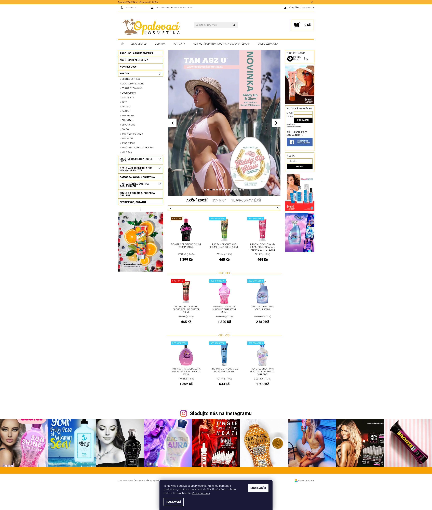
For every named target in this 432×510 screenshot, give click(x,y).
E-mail (290, 113)
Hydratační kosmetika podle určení (134, 185)
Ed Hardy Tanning (132, 88)
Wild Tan (127, 152)
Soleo (125, 129)
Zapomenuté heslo (294, 127)
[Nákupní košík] (290, 59)
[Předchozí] (172, 123)
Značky (125, 73)
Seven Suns (128, 124)
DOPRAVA (160, 44)
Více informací (201, 493)
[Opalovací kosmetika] (151, 27)
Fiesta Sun (128, 97)
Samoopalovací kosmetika (137, 177)
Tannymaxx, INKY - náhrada (137, 147)
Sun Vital (127, 120)
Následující (277, 208)
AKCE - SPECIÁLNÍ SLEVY (134, 60)
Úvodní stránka (122, 44)
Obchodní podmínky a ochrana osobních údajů (221, 44)
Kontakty (179, 44)
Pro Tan (126, 106)
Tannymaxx (128, 143)
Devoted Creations (133, 83)
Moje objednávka (268, 44)
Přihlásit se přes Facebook (304, 142)
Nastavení (173, 501)
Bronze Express (131, 79)
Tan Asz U (127, 138)
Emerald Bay (129, 93)
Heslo (290, 116)
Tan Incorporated (132, 134)
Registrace (308, 8)
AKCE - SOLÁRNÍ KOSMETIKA (136, 53)
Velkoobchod (139, 44)
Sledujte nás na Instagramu (221, 413)
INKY (124, 102)
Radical (126, 111)
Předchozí (170, 208)
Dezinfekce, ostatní (133, 202)
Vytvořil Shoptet (306, 480)
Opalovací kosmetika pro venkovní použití (136, 169)
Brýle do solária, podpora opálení (137, 194)
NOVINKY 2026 (128, 66)
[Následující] (276, 123)
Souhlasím (258, 488)
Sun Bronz (128, 115)
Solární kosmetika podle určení (136, 160)
